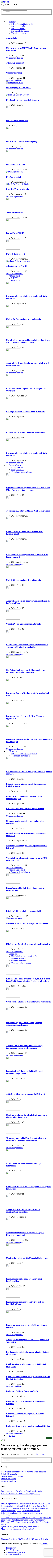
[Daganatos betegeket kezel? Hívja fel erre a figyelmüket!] (13, 711)
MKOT (14, 278)
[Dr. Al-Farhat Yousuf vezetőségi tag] (13, 136)
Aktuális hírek (14, 276)
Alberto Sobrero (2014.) (16, 266)
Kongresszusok (17, 467)
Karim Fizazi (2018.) (15, 233)
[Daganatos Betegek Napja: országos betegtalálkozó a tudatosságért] (13, 734)
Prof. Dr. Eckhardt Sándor (18, 189)
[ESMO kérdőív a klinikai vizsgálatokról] (13, 906)
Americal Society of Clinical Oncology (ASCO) (20, 1493)
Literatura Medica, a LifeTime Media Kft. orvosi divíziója (24, 1539)
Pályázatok (13, 751)
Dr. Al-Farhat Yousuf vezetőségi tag (21, 141)
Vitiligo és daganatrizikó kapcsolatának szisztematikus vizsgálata (23, 1210)
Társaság (12, 22)
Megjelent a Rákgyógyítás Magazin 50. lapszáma (27, 1258)
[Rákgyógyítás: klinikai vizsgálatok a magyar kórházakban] (13, 883)
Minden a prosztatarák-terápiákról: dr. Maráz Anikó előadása (25, 1504)
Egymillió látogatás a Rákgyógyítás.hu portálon (20, 1527)
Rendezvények (15, 465)
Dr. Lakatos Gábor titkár (17, 121)
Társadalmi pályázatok (20, 756)
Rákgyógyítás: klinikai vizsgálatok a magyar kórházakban (24, 1508)
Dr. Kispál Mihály (14, 177)
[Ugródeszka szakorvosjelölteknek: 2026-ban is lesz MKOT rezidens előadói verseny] (13, 335)
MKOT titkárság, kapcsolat (12, 1476)
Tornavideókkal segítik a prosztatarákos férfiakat (20, 1511)
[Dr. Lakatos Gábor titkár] (13, 116)
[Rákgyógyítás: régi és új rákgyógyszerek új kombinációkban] (13, 1297)
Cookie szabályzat (13, 1555)
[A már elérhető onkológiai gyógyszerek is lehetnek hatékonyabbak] (13, 358)
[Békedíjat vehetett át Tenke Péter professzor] (13, 406)
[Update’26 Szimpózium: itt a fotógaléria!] (13, 314)
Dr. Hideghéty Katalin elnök (18, 87)
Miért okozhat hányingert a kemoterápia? (17, 1529)
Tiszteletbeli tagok (18, 33)
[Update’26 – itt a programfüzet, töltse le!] (13, 619)
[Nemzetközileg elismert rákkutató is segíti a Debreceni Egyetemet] (13, 1227)
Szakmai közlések (18, 961)
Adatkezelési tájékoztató (16, 1552)
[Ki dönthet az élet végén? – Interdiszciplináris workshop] (13, 383)
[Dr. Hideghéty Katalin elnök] (14, 82)
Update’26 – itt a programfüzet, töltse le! (23, 624)
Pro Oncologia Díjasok (20, 31)
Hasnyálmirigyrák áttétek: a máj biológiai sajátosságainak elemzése (24, 1024)
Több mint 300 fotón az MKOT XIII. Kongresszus (28, 511)
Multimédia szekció (19, 958)
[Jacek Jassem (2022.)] (13, 207)
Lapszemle (13, 954)
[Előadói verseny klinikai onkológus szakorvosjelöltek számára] (13, 766)
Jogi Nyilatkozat (12, 1550)
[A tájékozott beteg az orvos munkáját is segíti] (13, 1089)
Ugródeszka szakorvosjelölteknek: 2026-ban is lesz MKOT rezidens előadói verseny (28, 341)
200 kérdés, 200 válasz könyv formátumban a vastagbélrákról (26, 1517)
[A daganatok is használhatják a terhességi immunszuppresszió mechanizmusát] (13, 1041)
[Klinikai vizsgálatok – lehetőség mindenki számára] (13, 939)
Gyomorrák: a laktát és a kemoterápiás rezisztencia (28, 1002)
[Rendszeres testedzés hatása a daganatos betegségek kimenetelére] (13, 1181)
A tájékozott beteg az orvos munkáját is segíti (25, 1094)
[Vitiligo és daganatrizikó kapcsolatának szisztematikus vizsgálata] (13, 1204)
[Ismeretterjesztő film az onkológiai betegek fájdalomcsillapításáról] (13, 1066)
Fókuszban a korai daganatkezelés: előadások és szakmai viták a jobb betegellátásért (27, 646)
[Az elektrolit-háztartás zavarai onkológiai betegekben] (13, 1158)
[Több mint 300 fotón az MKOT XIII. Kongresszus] (13, 506)
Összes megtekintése (14, 58)
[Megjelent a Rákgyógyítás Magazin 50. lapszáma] (13, 1253)
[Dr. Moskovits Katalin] (13, 159)
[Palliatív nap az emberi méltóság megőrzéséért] (13, 427)
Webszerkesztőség (14, 73)
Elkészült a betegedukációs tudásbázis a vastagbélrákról (23, 1520)
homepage (40, 1454)
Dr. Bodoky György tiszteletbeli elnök (22, 100)
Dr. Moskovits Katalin (15, 164)
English (12, 1435)
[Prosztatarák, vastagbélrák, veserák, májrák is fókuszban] (13, 291)
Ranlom (44, 1543)
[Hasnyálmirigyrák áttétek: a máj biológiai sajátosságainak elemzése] (13, 1018)
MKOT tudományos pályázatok (24, 753)
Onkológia (15, 280)
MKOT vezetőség (18, 28)
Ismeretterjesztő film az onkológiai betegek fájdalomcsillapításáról (24, 1072)
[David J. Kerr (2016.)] (13, 249)
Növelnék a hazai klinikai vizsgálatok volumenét (27, 923)
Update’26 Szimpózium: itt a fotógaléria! (23, 319)
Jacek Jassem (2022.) (15, 212)
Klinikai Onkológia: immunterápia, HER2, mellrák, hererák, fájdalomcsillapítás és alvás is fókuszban (28, 980)
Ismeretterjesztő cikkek (20, 872)
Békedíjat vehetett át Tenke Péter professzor (25, 411)
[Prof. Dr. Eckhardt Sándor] (17, 184)
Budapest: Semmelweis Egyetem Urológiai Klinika (28, 1426)
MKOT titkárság (18, 26)
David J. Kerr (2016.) (15, 254)
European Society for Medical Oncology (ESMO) (21, 1491)
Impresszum (11, 1548)
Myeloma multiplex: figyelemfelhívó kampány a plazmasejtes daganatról (26, 1116)
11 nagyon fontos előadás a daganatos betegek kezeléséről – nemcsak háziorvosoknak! (26, 1139)
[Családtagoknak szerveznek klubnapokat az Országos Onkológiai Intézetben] (13, 665)
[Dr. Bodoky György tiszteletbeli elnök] (17, 95)
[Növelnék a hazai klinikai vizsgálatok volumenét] (14, 918)
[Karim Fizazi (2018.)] (13, 228)
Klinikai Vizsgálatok (17, 870)
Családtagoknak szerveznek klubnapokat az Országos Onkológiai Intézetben (25, 671)
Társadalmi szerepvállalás (21, 472)
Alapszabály (11, 38)
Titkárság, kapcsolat (15, 63)
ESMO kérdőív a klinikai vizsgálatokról (23, 911)
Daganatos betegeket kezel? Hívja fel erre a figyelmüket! (24, 1506)
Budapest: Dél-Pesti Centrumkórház (22, 1391)
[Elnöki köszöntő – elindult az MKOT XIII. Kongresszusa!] (13, 526)
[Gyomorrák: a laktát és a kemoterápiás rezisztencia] (13, 997)
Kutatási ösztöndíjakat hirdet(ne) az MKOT (25, 809)
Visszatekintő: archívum (21, 963)
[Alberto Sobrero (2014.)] (18, 261)
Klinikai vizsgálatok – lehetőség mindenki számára (28, 944)
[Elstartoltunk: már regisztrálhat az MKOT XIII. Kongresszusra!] (13, 549)
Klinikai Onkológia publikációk (24, 956)
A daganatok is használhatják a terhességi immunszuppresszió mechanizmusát (24, 1047)
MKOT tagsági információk (22, 24)
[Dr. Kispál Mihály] (14, 172)
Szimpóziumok (17, 470)
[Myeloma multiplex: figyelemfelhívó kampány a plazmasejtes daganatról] (13, 1110)
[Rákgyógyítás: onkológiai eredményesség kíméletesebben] (13, 1274)
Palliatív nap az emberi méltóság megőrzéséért (26, 432)
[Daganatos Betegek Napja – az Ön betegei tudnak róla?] (13, 688)
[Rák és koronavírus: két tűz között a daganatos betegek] (13, 1320)
